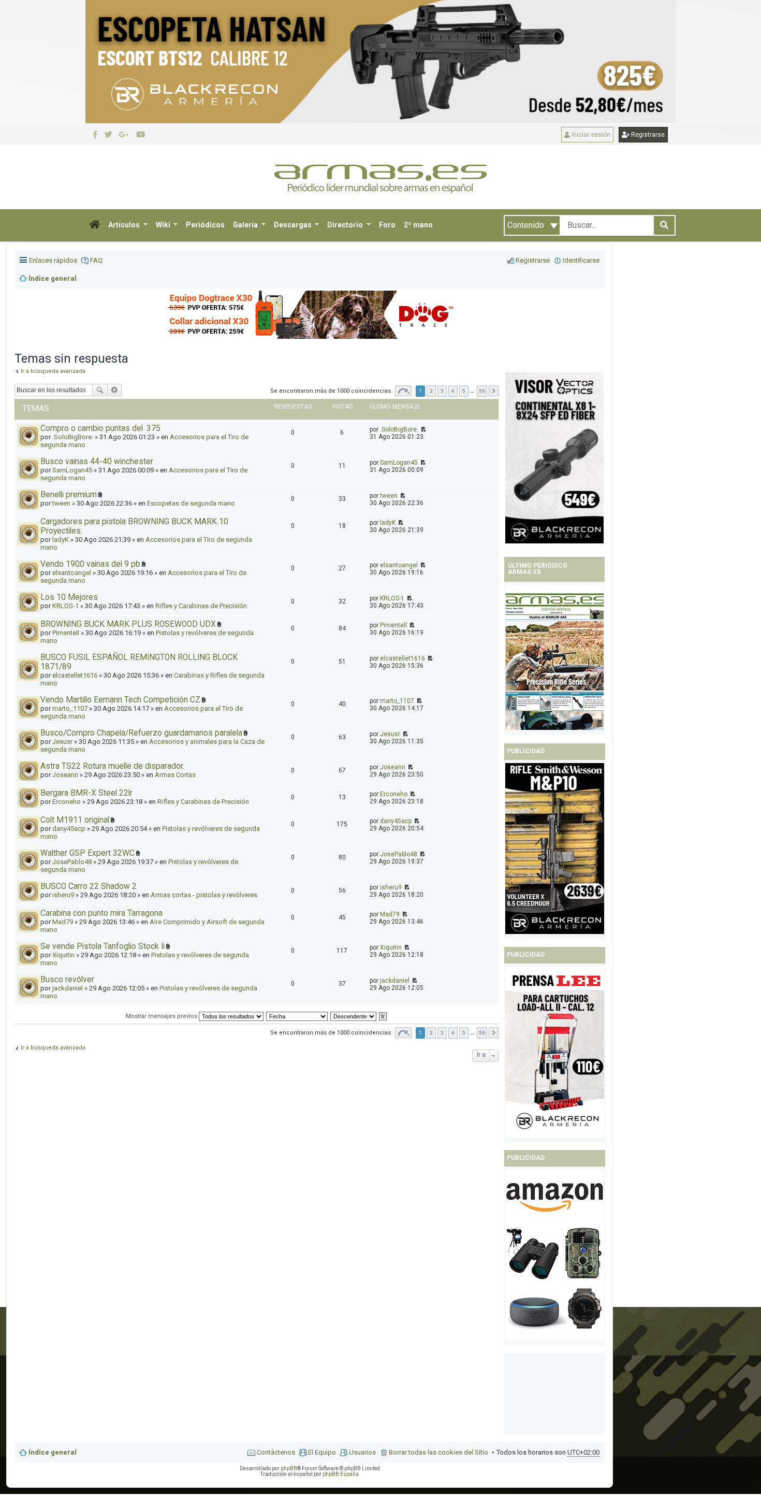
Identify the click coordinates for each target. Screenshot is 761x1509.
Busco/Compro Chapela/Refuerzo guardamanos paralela (141, 733)
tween (389, 495)
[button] (94, 225)
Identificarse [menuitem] (581, 260)
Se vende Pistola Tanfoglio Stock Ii (102, 946)
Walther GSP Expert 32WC (87, 853)
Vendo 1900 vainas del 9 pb (90, 564)
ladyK (60, 539)
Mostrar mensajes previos (162, 1016)
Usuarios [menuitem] (362, 1452)
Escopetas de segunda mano (191, 503)
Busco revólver (67, 979)
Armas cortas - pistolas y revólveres (204, 895)
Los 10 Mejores (69, 597)
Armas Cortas (175, 775)
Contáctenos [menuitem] (276, 1452)
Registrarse (647, 134)
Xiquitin (63, 955)
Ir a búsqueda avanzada (53, 1047)
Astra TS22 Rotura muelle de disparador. (112, 766)
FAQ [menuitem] (96, 260)
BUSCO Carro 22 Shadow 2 (88, 886)
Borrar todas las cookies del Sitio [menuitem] (438, 1452)
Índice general (52, 1452)
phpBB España (341, 1474)
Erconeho (66, 802)
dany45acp (68, 828)
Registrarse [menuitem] (533, 260)
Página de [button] (403, 390)
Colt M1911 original (74, 820)
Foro (387, 225)
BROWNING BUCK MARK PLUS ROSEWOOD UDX (128, 624)
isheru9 (63, 895)
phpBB (289, 1468)
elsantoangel (71, 573)
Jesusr (62, 741)
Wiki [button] (164, 225)
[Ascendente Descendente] (353, 1016)
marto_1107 (69, 708)
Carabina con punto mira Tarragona (101, 913)
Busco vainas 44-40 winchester (96, 461)
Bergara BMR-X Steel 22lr (86, 793)
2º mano (418, 225)
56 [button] (482, 391)
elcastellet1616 (74, 675)
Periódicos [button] (205, 225)
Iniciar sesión (590, 134)
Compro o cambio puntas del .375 (100, 428)
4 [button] (453, 391)
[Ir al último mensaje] (423, 429)
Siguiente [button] (494, 390)
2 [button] (431, 391)
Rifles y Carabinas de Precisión (201, 606)
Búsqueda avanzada (115, 390)
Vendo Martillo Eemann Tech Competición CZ (120, 700)
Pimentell (65, 633)
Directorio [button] (345, 225)
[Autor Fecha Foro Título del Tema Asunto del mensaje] (297, 1016)
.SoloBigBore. (399, 429)
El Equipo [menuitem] (322, 1452)
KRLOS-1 (65, 606)
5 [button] (463, 391)
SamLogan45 (399, 462)
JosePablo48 (72, 862)
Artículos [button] (124, 225)
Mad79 (62, 922)
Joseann (65, 775)
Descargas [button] (293, 225)
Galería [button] (246, 225)
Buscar (100, 390)
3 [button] (442, 391)
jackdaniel (67, 988)
